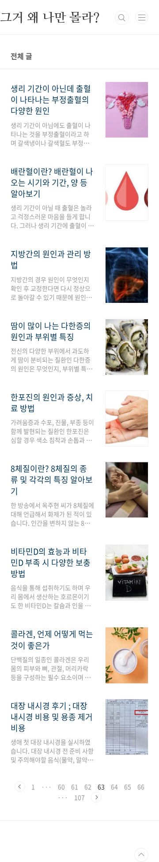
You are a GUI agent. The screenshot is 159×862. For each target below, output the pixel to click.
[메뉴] (141, 17)
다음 (96, 797)
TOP (141, 855)
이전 (20, 786)
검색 (122, 17)
